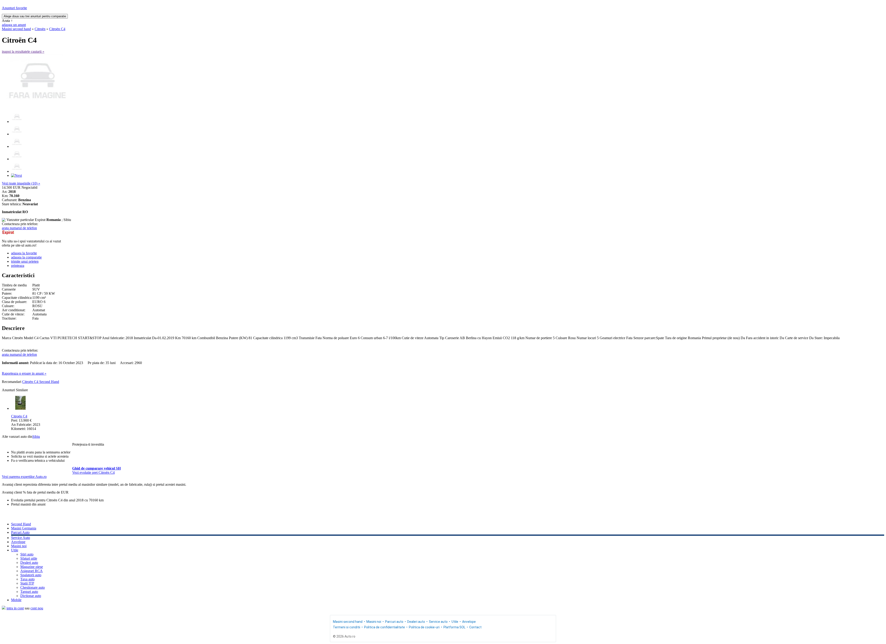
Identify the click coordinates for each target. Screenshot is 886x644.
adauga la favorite (24, 253)
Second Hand (21, 524)
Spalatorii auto (30, 575)
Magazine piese (31, 567)
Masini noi (19, 546)
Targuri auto (29, 592)
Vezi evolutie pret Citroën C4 (93, 472)
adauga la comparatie (26, 257)
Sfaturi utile (28, 558)
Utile (14, 550)
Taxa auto (27, 579)
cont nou (36, 608)
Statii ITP (27, 583)
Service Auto (20, 538)
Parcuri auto (394, 621)
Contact (475, 627)
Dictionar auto (30, 596)
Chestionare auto (32, 587)
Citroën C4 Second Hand (40, 382)
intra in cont (15, 608)
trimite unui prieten (25, 261)
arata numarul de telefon (19, 228)
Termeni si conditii (346, 627)
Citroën (40, 29)
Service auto (438, 621)
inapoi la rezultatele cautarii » (23, 51)
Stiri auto (26, 554)
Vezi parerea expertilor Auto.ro (24, 477)
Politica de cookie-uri (424, 627)
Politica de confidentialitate (384, 627)
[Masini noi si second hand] (4, 608)
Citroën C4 (57, 29)
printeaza (17, 266)
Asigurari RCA (31, 571)
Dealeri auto (29, 563)
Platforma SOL (454, 627)
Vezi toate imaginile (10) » (21, 183)
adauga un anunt (14, 25)
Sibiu (36, 436)
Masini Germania (23, 528)
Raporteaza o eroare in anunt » (24, 373)
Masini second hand (16, 29)
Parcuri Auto (20, 532)
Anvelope (18, 542)
